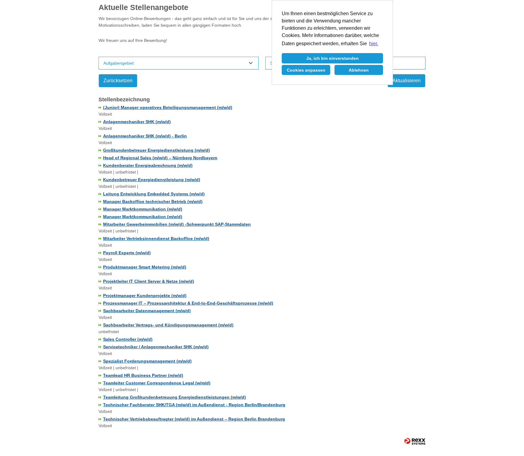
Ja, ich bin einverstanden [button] (332, 58)
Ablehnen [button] (359, 70)
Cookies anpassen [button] (306, 70)
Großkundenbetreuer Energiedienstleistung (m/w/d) (156, 150)
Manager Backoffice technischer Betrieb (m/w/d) (153, 201)
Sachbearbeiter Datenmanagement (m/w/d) (147, 310)
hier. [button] (373, 43)
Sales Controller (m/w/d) (128, 339)
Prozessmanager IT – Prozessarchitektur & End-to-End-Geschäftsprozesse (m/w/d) (188, 303)
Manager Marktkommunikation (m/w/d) (142, 209)
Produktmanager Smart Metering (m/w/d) (144, 267)
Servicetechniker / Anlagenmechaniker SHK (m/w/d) (156, 346)
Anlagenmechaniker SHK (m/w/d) (137, 121)
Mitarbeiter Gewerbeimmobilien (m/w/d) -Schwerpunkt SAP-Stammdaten (177, 224)
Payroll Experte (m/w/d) (127, 252)
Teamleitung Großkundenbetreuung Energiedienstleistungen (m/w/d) (174, 397)
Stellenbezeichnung (124, 99)
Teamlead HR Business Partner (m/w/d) (143, 375)
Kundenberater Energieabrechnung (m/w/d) (148, 165)
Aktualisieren (406, 80)
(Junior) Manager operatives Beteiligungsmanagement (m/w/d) (167, 107)
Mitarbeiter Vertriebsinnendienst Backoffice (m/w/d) (156, 238)
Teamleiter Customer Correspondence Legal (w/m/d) (156, 382)
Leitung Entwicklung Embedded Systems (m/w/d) (154, 193)
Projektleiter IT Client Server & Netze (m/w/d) (148, 281)
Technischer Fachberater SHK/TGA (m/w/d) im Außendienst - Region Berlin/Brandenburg (194, 404)
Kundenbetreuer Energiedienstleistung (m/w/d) (151, 179)
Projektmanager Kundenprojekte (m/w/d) (144, 295)
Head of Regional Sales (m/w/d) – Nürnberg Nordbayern (160, 157)
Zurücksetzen (118, 80)
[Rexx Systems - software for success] (412, 441)
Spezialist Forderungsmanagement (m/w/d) (147, 361)
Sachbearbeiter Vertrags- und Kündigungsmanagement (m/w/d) (168, 325)
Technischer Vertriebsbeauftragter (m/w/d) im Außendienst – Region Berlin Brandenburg (194, 419)
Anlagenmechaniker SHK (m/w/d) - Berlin (145, 135)
